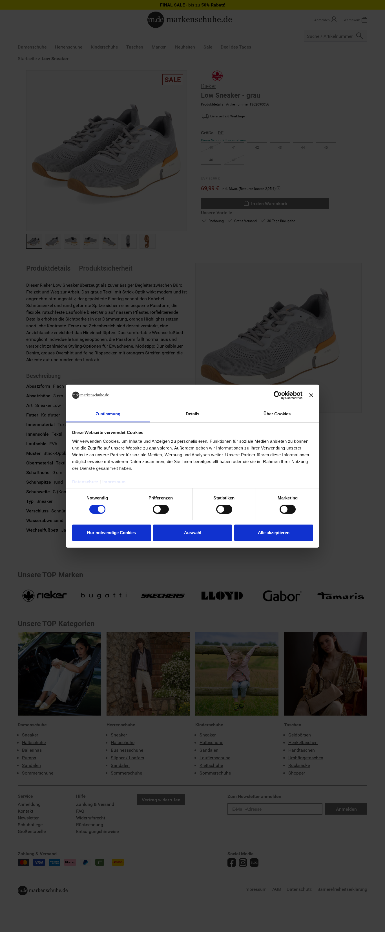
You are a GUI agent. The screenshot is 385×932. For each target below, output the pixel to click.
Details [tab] (193, 413)
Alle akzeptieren (273, 532)
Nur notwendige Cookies (111, 532)
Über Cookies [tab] (277, 413)
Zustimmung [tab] (108, 413)
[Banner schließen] (311, 395)
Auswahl (192, 532)
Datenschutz (85, 481)
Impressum (114, 481)
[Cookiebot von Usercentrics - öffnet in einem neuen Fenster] (277, 395)
